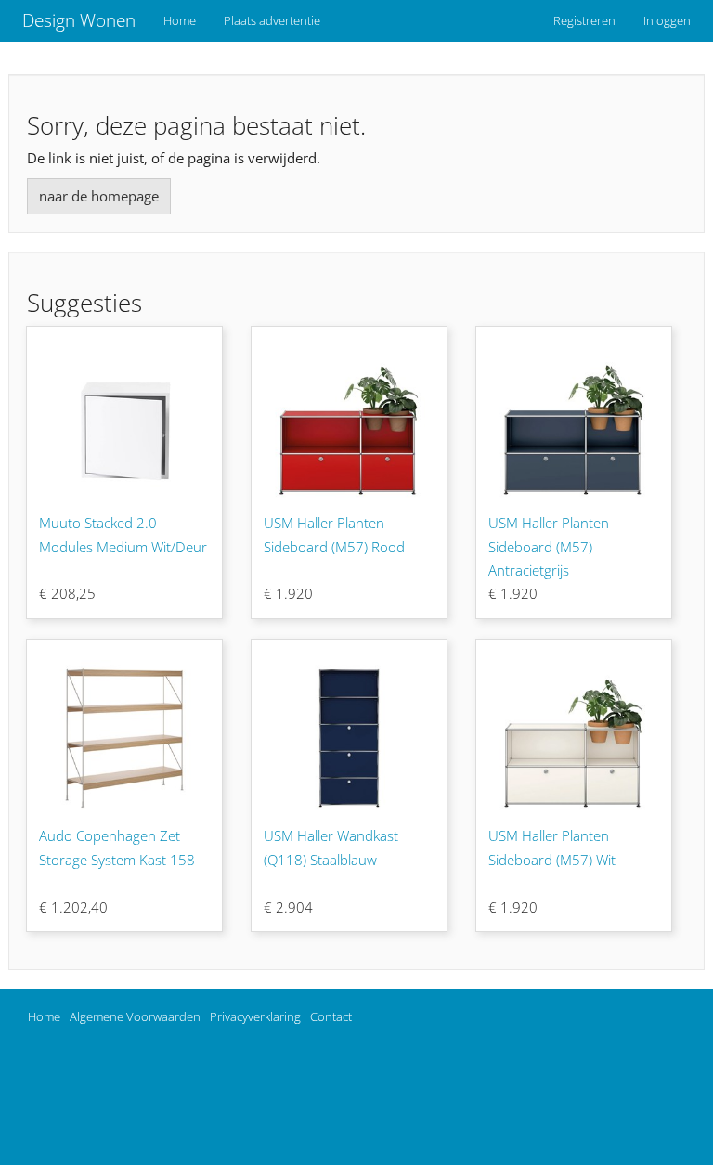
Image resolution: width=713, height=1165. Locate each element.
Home (179, 20)
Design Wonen (79, 20)
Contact (331, 1016)
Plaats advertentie (272, 20)
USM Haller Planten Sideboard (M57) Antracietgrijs (548, 546)
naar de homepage (99, 196)
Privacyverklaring (255, 1016)
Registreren (584, 20)
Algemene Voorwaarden (135, 1016)
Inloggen (667, 20)
